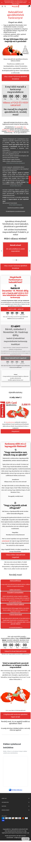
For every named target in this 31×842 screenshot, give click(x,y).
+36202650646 (9, 837)
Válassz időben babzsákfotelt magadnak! (15, 556)
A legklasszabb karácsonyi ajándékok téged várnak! (15, 715)
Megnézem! (15, 431)
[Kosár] (28, 6)
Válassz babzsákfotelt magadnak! (15, 358)
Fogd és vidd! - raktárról (15, 309)
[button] (1, 251)
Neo (25, 127)
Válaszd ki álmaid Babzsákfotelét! (16, 651)
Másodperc (25, 99)
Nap (5, 99)
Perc (17, 99)
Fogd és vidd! (12, 293)
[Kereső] (5, 6)
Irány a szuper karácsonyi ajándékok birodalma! (15, 78)
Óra (11, 99)
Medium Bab (10, 131)
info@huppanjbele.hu (19, 837)
